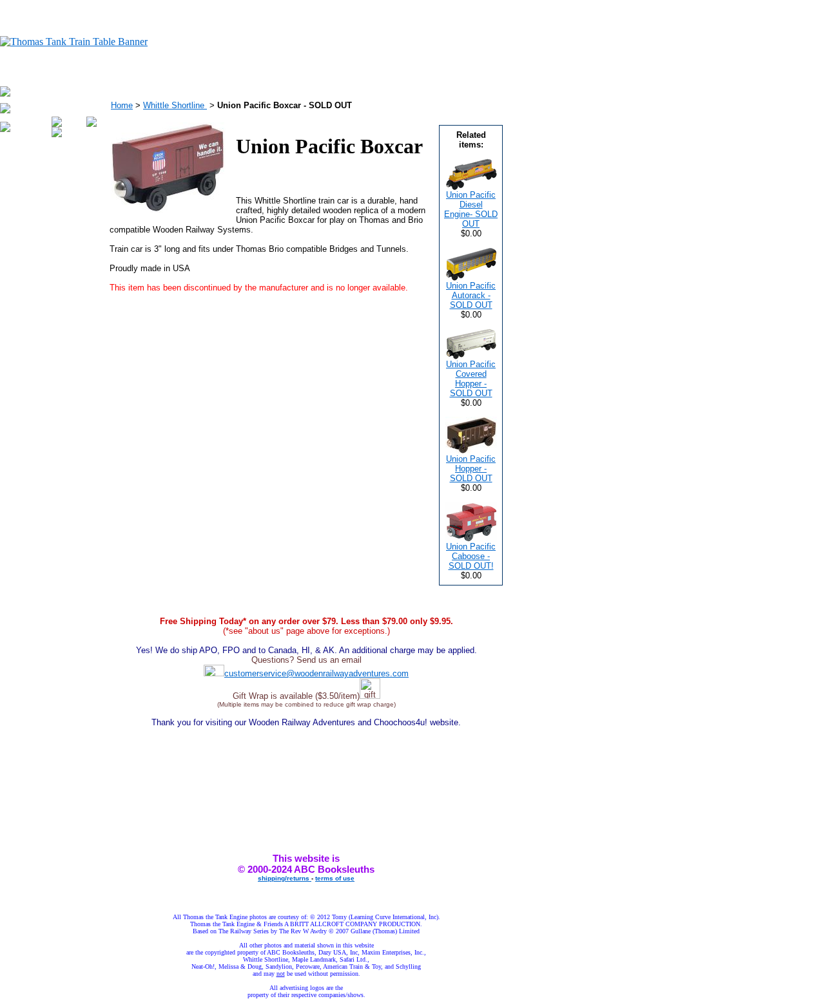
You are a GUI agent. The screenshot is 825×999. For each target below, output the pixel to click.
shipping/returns (284, 878)
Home (122, 105)
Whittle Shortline (175, 105)
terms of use (334, 878)
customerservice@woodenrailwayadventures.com (316, 673)
